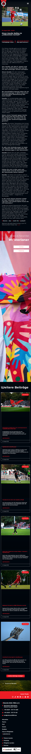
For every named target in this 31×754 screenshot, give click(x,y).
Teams (4, 722)
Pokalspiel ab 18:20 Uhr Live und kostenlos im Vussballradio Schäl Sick (14, 428)
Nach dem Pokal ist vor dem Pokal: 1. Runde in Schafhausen (14, 552)
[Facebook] (20, 697)
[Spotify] (25, 697)
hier (18, 225)
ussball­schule (6, 734)
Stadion (4, 729)
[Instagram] (12, 697)
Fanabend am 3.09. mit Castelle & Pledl (13, 499)
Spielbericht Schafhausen (9, 447)
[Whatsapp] (23, 697)
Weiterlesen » (6, 438)
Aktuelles (5, 719)
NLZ (3, 724)
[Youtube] (18, 697)
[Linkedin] (28, 697)
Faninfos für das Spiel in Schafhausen (12, 657)
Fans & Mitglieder (7, 731)
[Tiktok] (15, 697)
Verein (4, 727)
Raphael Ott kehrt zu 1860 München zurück (14, 605)
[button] (28, 3)
